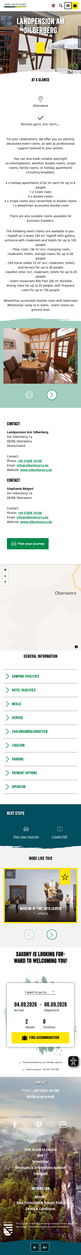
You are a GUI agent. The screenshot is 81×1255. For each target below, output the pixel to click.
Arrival (19, 1010)
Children (49, 1027)
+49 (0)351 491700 (45, 1090)
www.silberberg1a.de (36, 470)
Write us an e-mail (40, 1096)
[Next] (52, 395)
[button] (40, 47)
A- (35, 1247)
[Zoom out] (5, 576)
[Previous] (29, 395)
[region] (40, 607)
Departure (51, 1010)
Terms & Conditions (40, 1208)
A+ (45, 1247)
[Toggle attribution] (76, 646)
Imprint (40, 1196)
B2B (40, 1155)
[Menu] (68, 5)
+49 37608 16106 (30, 461)
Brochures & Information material (40, 1167)
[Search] (60, 5)
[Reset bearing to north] (5, 582)
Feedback (40, 1173)
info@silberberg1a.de (32, 465)
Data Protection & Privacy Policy (40, 1202)
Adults (30, 1027)
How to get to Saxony (40, 1149)
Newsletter (40, 1161)
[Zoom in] (5, 570)
